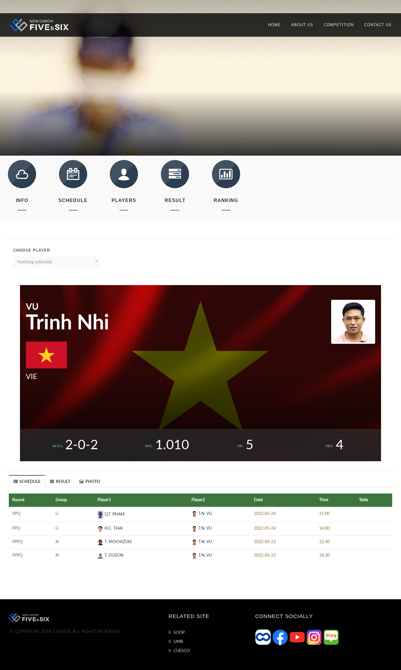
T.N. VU (204, 514)
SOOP (178, 633)
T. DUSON (113, 555)
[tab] (27, 481)
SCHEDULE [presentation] (29, 482)
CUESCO (181, 651)
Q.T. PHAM (113, 514)
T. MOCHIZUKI (117, 542)
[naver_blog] (331, 637)
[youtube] (297, 637)
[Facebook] (280, 637)
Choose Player (31, 250)
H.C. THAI (113, 528)
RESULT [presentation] (62, 482)
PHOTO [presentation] (92, 482)
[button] (56, 261)
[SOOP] (263, 637)
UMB (177, 642)
